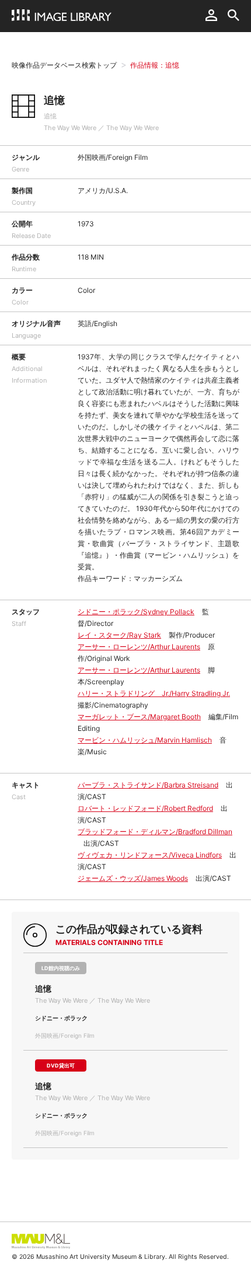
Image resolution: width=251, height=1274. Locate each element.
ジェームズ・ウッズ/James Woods (133, 878)
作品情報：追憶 (154, 65)
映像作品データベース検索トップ (64, 65)
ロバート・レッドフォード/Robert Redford (145, 808)
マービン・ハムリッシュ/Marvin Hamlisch (145, 740)
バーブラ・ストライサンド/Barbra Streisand (148, 784)
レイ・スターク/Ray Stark (119, 635)
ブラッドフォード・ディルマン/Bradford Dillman (155, 831)
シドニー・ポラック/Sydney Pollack (136, 611)
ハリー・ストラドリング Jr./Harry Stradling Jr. (154, 693)
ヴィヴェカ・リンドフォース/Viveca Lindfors (150, 854)
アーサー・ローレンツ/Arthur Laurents (139, 646)
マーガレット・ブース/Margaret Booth (139, 716)
